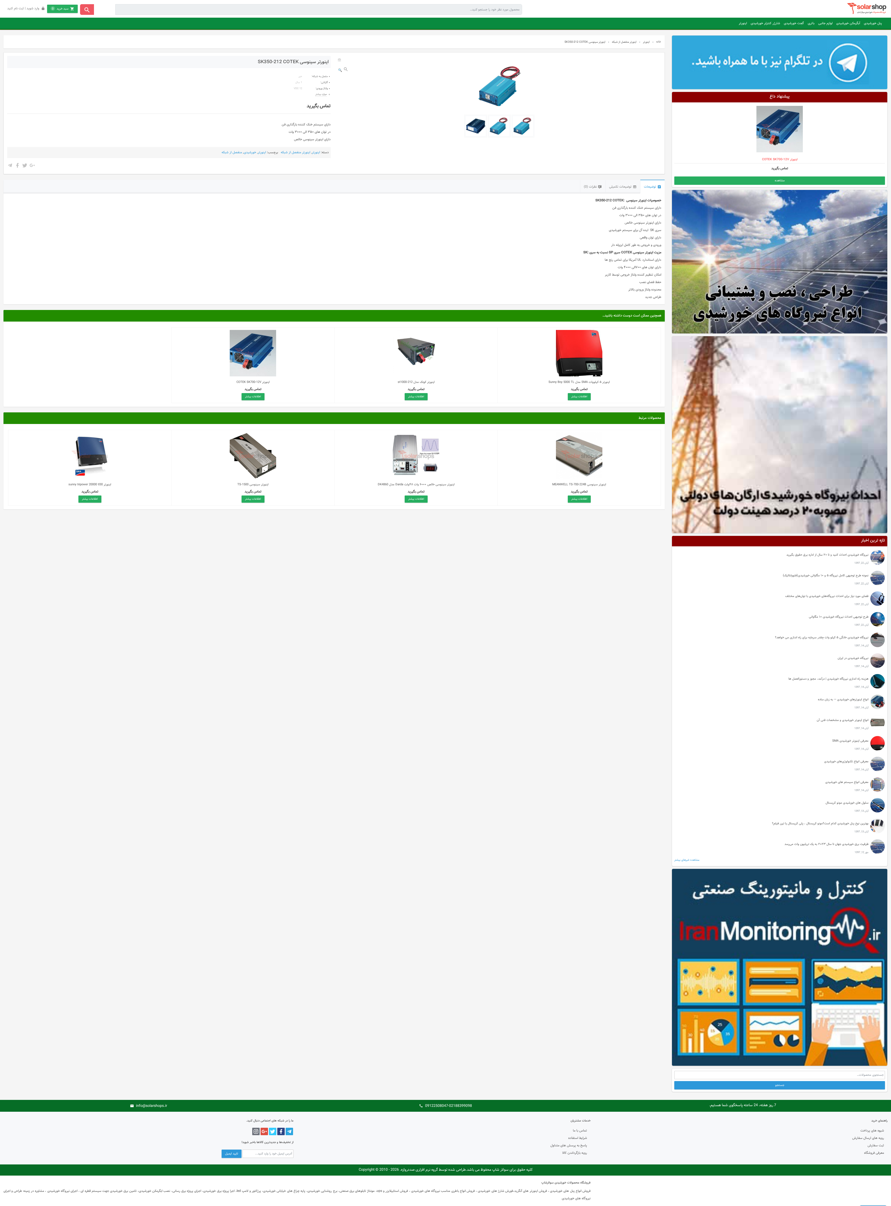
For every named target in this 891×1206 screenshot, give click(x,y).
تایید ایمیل (231, 1153)
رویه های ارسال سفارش (868, 1138)
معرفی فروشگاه (874, 1153)
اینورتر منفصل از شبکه (624, 42)
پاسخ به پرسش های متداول (568, 1145)
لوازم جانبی (825, 23)
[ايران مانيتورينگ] (779, 967)
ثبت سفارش (876, 1145)
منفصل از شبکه (232, 152)
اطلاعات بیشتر (579, 396)
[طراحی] (779, 434)
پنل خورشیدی (873, 23)
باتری (811, 23)
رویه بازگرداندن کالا (574, 1153)
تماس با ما (580, 1130)
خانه (658, 42)
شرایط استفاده (577, 1138)
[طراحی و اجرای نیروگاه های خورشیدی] (779, 262)
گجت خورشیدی (794, 23)
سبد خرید (60, 9)
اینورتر (743, 23)
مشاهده (780, 180)
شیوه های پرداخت (872, 1130)
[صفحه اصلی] (867, 8)
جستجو (779, 1085)
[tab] (652, 186)
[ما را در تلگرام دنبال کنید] (779, 62)
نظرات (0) (590, 186)
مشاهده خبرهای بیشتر (686, 860)
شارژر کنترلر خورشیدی (765, 23)
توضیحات (650, 186)
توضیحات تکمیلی (620, 186)
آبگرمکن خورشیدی (848, 23)
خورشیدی (250, 152)
